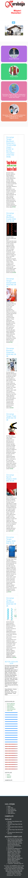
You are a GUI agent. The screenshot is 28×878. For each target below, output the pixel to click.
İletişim (8, 774)
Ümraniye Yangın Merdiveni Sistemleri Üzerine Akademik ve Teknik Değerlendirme (14, 116)
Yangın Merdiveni (10, 705)
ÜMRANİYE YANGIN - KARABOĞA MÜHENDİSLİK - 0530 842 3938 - (14, 874)
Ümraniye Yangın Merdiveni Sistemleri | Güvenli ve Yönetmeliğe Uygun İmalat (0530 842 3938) (14, 95)
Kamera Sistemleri (11, 703)
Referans (9, 777)
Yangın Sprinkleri (14, 59)
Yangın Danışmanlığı (12, 810)
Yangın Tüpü (9, 710)
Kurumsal (9, 776)
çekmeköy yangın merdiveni (14, 863)
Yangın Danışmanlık (11, 709)
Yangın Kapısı (14, 76)
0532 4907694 (14, 17)
